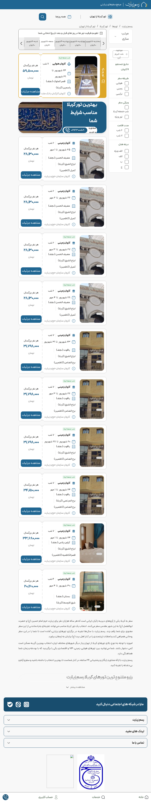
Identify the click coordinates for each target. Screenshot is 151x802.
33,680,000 (31, 538)
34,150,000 (31, 490)
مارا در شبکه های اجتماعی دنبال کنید (120, 704)
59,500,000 (30, 71)
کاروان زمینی (64, 143)
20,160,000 (31, 586)
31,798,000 (31, 346)
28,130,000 (31, 154)
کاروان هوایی (59, 64)
